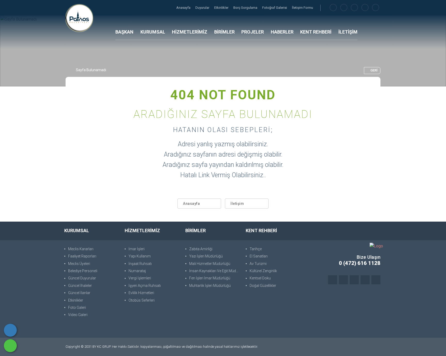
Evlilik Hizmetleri (141, 293)
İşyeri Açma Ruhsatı (145, 286)
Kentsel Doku (260, 278)
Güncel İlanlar (79, 293)
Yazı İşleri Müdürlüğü (206, 256)
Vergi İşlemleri (140, 278)
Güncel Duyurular (82, 278)
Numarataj (137, 271)
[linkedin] (365, 8)
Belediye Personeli (82, 271)
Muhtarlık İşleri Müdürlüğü (210, 286)
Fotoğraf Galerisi (275, 8)
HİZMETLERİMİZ (189, 32)
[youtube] (375, 8)
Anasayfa (183, 8)
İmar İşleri (137, 249)
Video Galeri (77, 315)
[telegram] (343, 8)
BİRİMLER (224, 32)
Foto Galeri (77, 307)
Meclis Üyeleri (79, 264)
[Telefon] (10, 330)
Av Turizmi (258, 264)
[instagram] (354, 8)
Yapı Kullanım (140, 256)
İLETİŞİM (347, 32)
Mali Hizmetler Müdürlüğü (209, 264)
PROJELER (252, 32)
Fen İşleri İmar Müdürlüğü (209, 278)
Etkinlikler (221, 8)
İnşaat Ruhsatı (140, 264)
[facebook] (333, 8)
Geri (374, 70)
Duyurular (202, 8)
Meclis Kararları (80, 249)
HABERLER (282, 32)
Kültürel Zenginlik (263, 271)
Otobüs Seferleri (142, 300)
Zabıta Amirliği (200, 249)
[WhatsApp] (10, 345)
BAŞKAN (124, 32)
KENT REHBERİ (315, 32)
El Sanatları (259, 256)
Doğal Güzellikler (263, 286)
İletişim (237, 203)
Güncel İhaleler (80, 286)
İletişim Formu (302, 8)
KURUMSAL (152, 32)
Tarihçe (256, 249)
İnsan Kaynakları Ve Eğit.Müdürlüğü (215, 271)
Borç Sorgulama (245, 8)
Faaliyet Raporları (82, 256)
